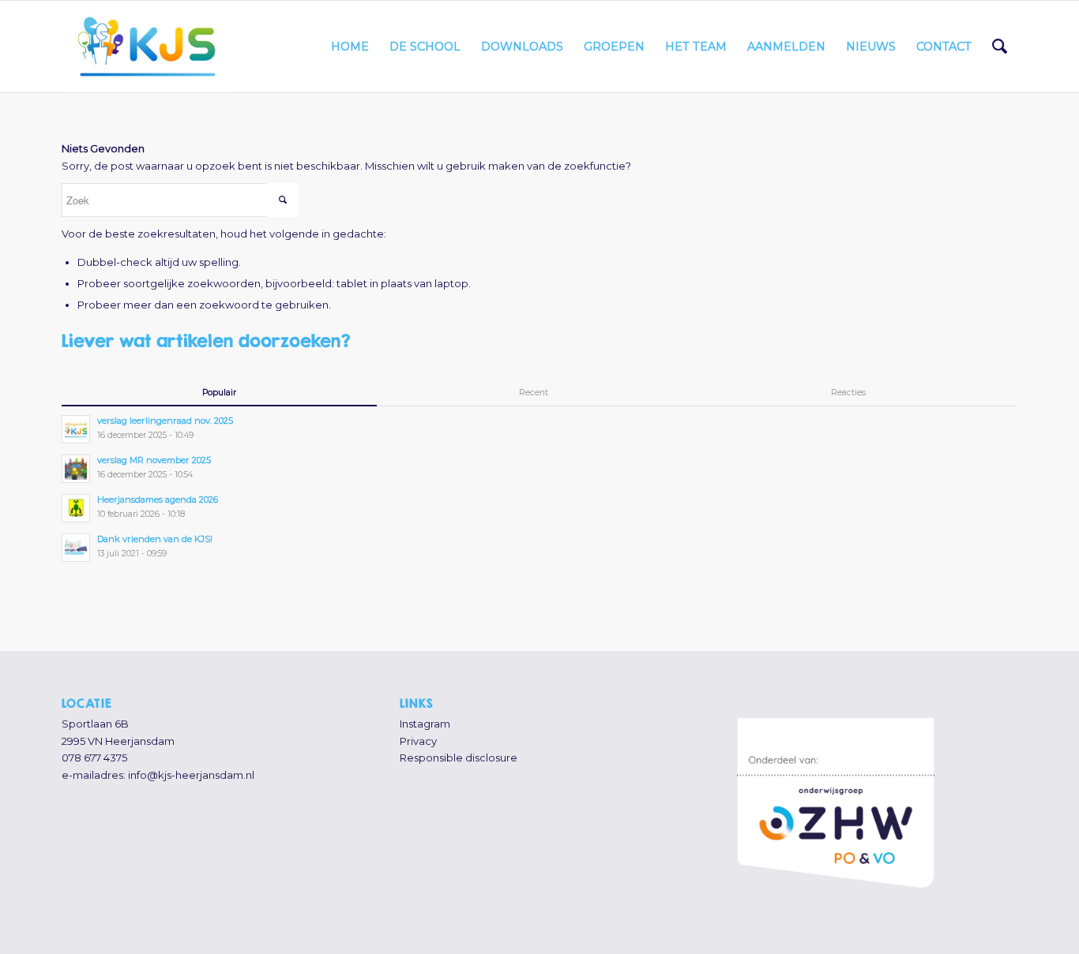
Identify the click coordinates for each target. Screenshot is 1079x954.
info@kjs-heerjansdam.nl (191, 775)
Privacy (418, 741)
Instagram (425, 723)
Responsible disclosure (458, 757)
